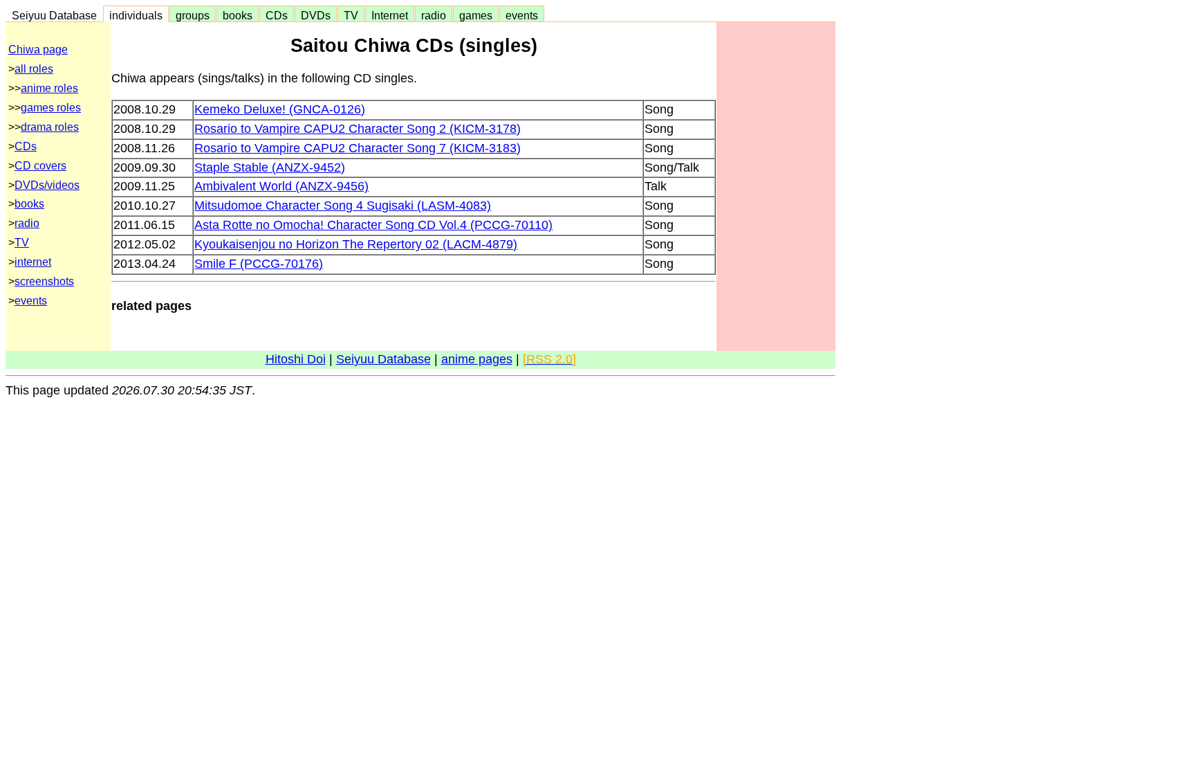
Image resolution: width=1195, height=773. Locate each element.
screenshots (44, 281)
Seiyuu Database (54, 15)
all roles (34, 69)
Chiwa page (38, 49)
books (237, 15)
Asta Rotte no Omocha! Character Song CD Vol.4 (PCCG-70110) (373, 225)
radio (434, 15)
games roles (51, 107)
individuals (136, 15)
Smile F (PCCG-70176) (258, 264)
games (476, 15)
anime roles (49, 88)
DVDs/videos (47, 185)
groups (192, 15)
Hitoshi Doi (296, 359)
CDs (276, 15)
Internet (390, 15)
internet (33, 262)
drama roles (50, 127)
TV (351, 15)
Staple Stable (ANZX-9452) (269, 167)
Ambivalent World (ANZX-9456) (281, 186)
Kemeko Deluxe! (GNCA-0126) (279, 109)
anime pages (476, 359)
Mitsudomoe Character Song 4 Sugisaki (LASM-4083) (342, 205)
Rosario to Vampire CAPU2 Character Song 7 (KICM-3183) (357, 148)
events (522, 15)
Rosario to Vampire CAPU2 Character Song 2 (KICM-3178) (357, 129)
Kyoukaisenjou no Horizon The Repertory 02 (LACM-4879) (355, 244)
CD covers (40, 166)
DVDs (315, 15)
